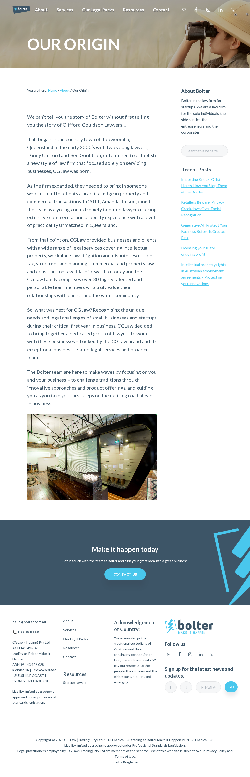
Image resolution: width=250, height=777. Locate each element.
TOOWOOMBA (44, 670)
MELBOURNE (38, 681)
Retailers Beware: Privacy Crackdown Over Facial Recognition (202, 208)
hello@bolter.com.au (29, 622)
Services (69, 630)
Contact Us (125, 574)
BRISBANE (20, 670)
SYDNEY (19, 681)
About (68, 621)
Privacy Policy (216, 751)
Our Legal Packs (75, 639)
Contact (69, 657)
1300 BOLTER (28, 632)
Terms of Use (125, 756)
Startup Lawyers (75, 683)
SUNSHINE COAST (29, 675)
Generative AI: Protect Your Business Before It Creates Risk (204, 231)
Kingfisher (131, 762)
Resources (71, 647)
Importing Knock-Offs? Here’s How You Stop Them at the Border (204, 185)
